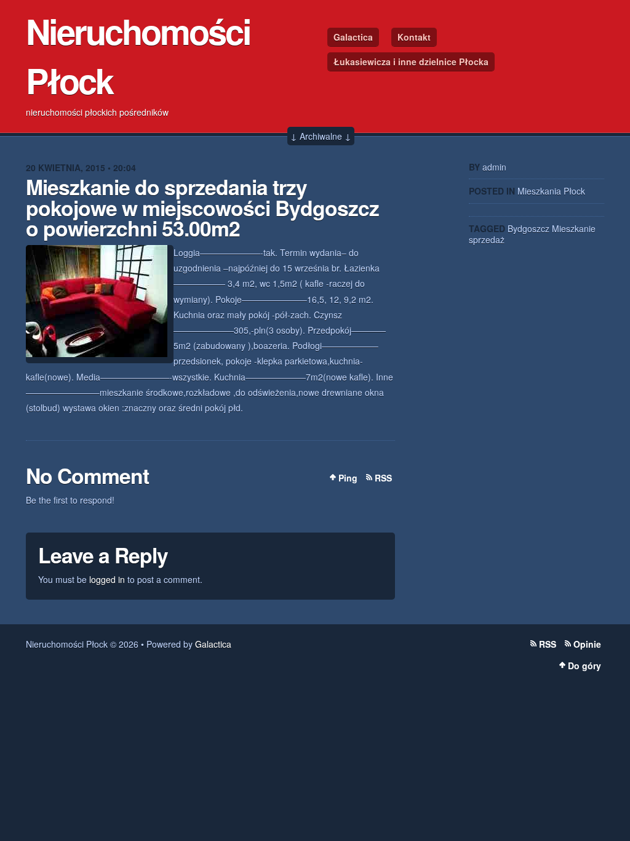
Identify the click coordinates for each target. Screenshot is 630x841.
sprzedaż (486, 239)
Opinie (587, 644)
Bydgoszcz (528, 228)
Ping (347, 478)
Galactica (353, 37)
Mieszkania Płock (551, 191)
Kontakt (414, 37)
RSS (383, 478)
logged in (107, 579)
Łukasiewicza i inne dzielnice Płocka (410, 61)
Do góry (584, 665)
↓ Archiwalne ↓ (320, 136)
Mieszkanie (574, 228)
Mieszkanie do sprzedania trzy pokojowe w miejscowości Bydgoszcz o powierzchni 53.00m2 (202, 207)
